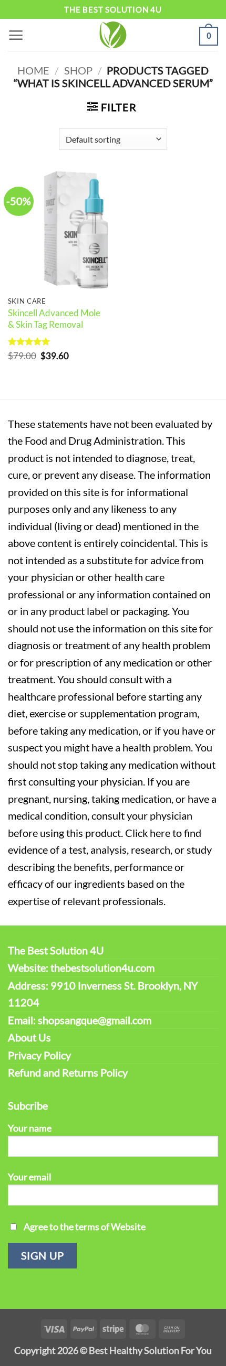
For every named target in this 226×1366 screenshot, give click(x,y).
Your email (30, 1176)
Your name (30, 1128)
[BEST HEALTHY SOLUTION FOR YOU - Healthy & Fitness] (113, 35)
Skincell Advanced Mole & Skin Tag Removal (54, 318)
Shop (78, 70)
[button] (16, 35)
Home (33, 70)
